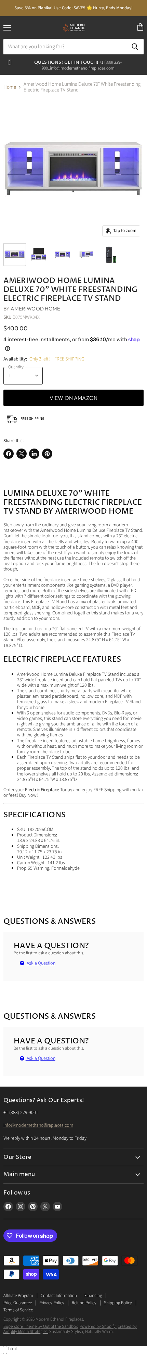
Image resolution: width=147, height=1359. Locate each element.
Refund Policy (84, 1303)
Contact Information (59, 1296)
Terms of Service (18, 1310)
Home (9, 87)
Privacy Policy (51, 1303)
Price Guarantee (17, 1303)
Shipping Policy (118, 1303)
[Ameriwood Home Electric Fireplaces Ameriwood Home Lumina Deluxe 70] (15, 255)
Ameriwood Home (35, 308)
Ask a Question (40, 963)
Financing (93, 1296)
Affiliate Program (18, 1296)
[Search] (135, 46)
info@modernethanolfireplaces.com (38, 1125)
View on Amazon (73, 397)
